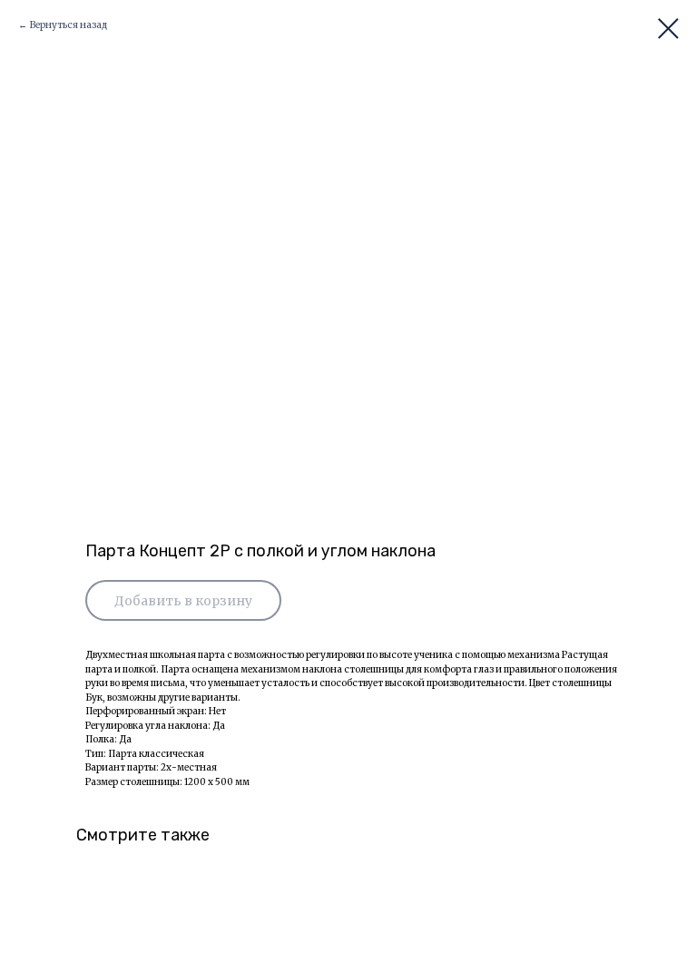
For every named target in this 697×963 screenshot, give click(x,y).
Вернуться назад (68, 25)
